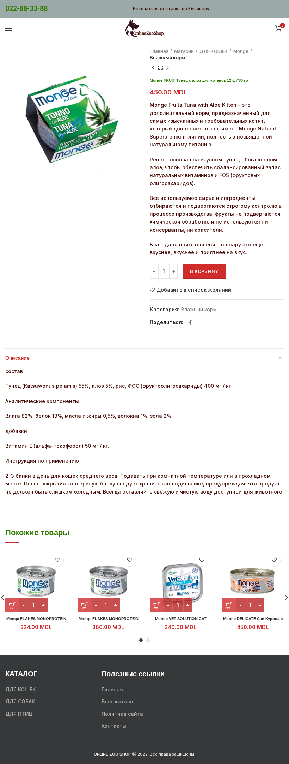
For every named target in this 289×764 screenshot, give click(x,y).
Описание (17, 358)
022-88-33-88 (26, 9)
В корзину (204, 271)
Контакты (114, 726)
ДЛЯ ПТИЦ (19, 714)
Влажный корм (167, 57)
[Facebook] (190, 322)
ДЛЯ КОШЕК (213, 51)
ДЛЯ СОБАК (20, 701)
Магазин (184, 51)
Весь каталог (118, 701)
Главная (159, 51)
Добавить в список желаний (193, 289)
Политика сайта (122, 714)
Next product (167, 67)
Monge (240, 51)
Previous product (153, 67)
